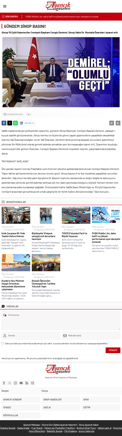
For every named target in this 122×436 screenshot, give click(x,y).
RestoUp (117, 428)
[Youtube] (21, 383)
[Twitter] (9, 383)
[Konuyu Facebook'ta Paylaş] (4, 123)
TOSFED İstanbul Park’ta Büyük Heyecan (74, 235)
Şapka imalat (23, 428)
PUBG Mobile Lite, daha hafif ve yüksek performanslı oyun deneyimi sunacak (62, 16)
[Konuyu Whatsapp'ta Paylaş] (15, 123)
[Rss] (26, 383)
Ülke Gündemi (8, 227)
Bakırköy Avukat (54, 431)
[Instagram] (15, 383)
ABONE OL (29, 123)
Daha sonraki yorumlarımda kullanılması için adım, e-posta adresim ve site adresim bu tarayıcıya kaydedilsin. (56, 343)
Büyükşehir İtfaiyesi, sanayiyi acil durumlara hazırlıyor (43, 236)
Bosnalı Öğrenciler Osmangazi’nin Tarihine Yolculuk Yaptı (43, 283)
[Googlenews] (32, 383)
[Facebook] (4, 383)
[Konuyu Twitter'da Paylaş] (9, 123)
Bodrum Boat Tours (86, 428)
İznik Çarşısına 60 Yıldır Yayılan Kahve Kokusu (13, 235)
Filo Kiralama (70, 431)
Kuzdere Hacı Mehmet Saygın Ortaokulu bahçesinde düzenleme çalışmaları (13, 285)
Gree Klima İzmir (37, 431)
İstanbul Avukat (7, 428)
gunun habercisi (86, 431)
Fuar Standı (37, 428)
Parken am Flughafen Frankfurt (59, 428)
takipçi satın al (104, 428)
